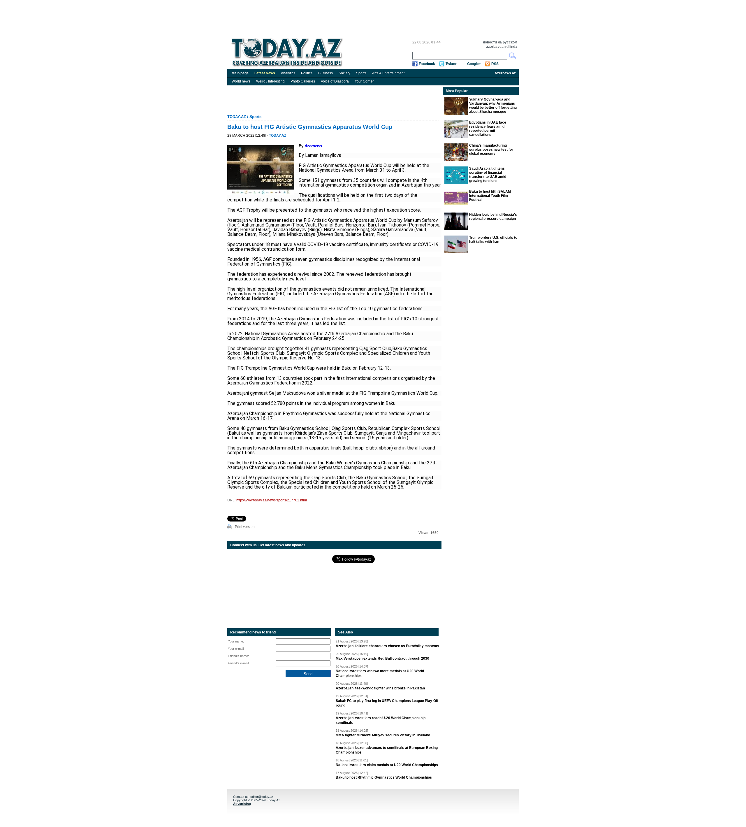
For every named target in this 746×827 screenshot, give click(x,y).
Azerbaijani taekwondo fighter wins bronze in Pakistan (380, 688)
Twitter (451, 64)
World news (241, 81)
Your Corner (364, 81)
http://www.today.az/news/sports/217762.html (271, 500)
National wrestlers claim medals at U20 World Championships (387, 765)
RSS (495, 64)
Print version (245, 527)
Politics (306, 73)
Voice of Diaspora (335, 81)
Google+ (474, 64)
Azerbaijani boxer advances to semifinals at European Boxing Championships (387, 750)
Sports (361, 73)
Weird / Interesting (270, 81)
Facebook (427, 64)
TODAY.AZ (236, 117)
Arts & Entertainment (388, 73)
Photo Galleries (303, 81)
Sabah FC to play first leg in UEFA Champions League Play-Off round (387, 703)
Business (325, 73)
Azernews (313, 146)
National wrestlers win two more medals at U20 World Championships (380, 673)
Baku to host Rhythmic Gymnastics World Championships (384, 777)
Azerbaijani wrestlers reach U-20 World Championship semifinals (380, 720)
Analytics (288, 73)
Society (344, 73)
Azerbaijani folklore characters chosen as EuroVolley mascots (387, 646)
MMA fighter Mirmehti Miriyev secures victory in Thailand (383, 735)
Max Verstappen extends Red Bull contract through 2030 (382, 658)
